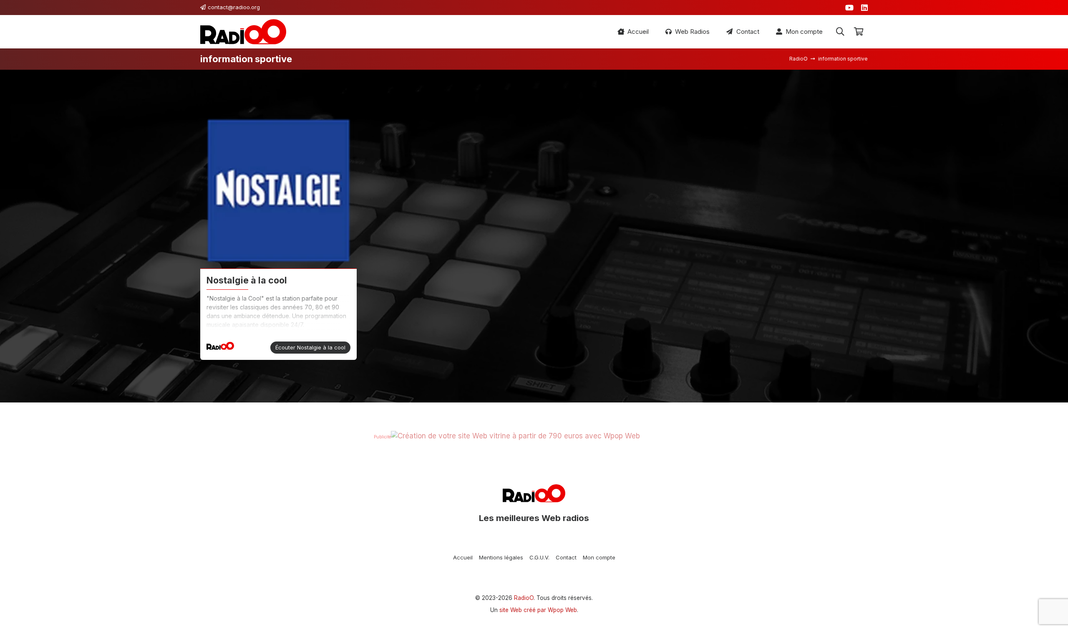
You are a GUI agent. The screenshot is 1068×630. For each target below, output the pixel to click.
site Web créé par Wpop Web (538, 610)
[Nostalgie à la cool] (278, 190)
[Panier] (858, 31)
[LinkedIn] (864, 7)
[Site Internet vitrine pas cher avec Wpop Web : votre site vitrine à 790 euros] (515, 436)
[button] (840, 32)
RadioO (524, 598)
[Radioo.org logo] (243, 31)
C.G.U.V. (539, 557)
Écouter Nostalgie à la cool (310, 347)
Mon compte (599, 557)
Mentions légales (501, 557)
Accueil (463, 557)
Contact (566, 557)
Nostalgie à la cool (247, 280)
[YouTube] (849, 7)
